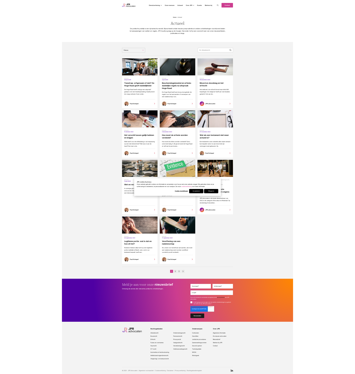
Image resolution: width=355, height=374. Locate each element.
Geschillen (195, 336)
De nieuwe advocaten (219, 336)
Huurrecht (154, 346)
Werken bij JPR (217, 342)
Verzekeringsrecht (179, 346)
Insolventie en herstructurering (160, 352)
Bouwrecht (154, 336)
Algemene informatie (219, 333)
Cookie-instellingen (181, 191)
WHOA (194, 352)
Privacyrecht (177, 339)
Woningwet (195, 355)
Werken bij (208, 5)
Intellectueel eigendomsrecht (159, 355)
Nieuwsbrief (216, 339)
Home (174, 17)
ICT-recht (153, 349)
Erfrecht (126, 78)
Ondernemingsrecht (179, 333)
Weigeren (211, 191)
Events (199, 5)
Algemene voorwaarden (146, 370)
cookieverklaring (186, 186)
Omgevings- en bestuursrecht (160, 358)
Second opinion (197, 346)
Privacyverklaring (180, 370)
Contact (227, 5)
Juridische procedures (199, 339)
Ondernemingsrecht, (224, 179)
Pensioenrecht (177, 336)
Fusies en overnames (157, 342)
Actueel (180, 5)
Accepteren (196, 191)
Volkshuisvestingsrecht (180, 349)
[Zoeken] (218, 5)
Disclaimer (170, 370)
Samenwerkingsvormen (199, 342)
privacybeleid (221, 297)
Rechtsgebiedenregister (194, 370)
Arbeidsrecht (154, 333)
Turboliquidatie (196, 349)
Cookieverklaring (160, 370)
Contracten (195, 333)
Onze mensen (169, 5)
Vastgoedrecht (177, 342)
